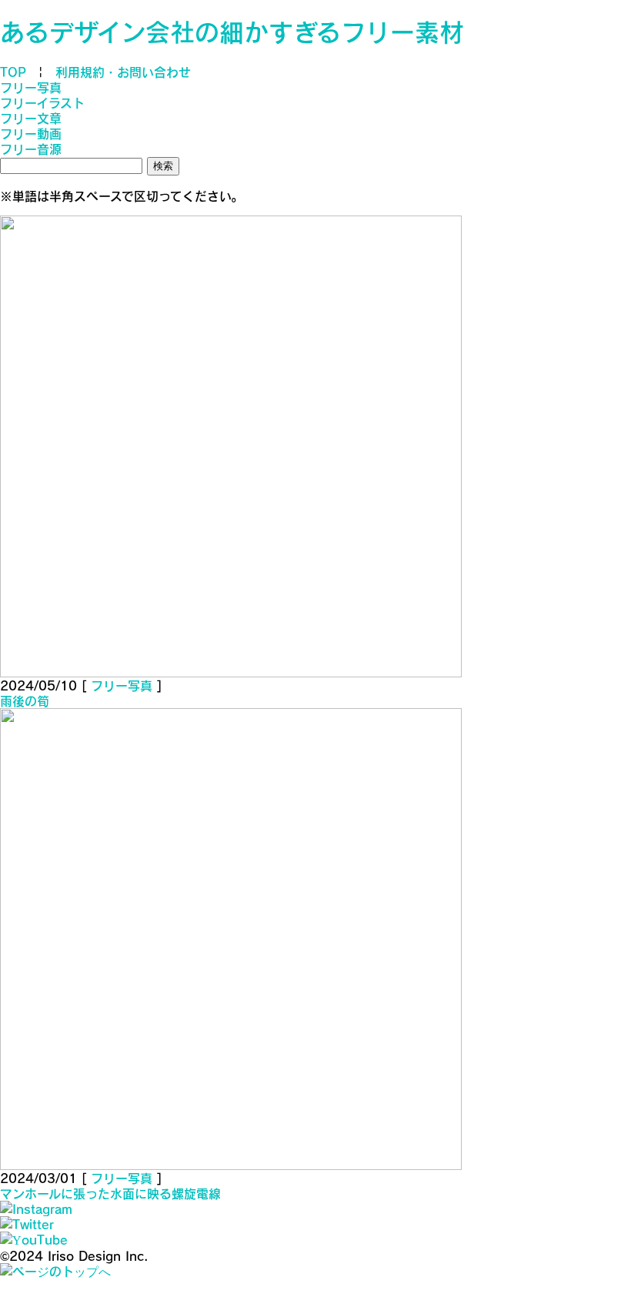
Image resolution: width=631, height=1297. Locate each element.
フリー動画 (31, 133)
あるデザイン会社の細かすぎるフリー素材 (232, 31)
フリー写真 (31, 87)
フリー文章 (31, 117)
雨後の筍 (24, 700)
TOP (13, 71)
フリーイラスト (42, 102)
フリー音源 (31, 148)
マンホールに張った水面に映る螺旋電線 (110, 1193)
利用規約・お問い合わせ (123, 71)
